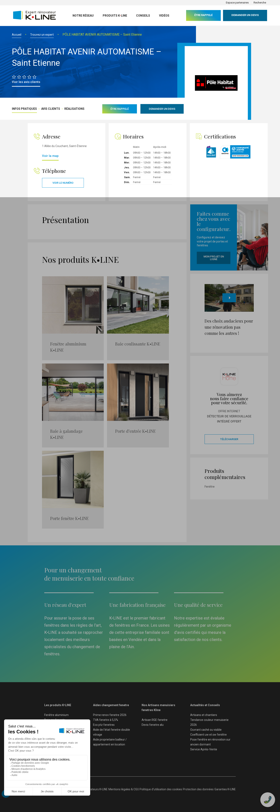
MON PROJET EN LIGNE (214, 258)
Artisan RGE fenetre (154, 719)
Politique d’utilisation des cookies (161, 789)
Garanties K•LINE (225, 789)
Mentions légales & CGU (123, 789)
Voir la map (50, 156)
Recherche (260, 2)
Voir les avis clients (26, 82)
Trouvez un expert (42, 34)
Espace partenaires (237, 2)
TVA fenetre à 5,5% (105, 719)
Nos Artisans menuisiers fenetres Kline (158, 707)
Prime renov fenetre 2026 (109, 715)
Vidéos (164, 15)
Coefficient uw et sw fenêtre (208, 734)
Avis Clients (50, 108)
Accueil (16, 34)
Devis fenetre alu (153, 724)
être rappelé (203, 15)
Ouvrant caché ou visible (206, 729)
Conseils (143, 15)
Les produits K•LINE (57, 705)
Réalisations (74, 108)
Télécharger (229, 439)
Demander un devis (245, 15)
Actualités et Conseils (205, 705)
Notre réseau (83, 15)
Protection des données (198, 789)
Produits (115, 15)
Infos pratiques (24, 108)
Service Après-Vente (203, 749)
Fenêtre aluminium (56, 715)
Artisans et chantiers (203, 715)
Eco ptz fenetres (104, 724)
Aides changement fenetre (111, 705)
